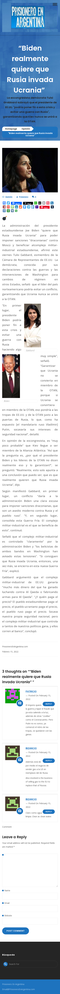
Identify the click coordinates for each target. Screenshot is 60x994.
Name (7, 890)
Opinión (26, 129)
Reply (49, 704)
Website (8, 915)
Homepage (11, 129)
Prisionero (23, 197)
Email (6, 903)
